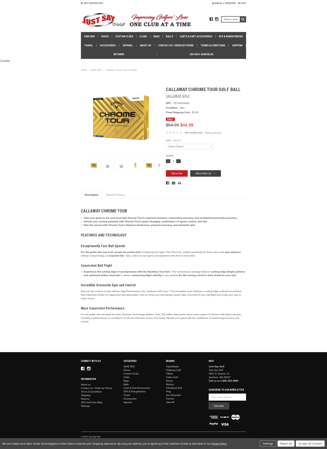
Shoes (105, 36)
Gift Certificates (93, 3)
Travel (88, 45)
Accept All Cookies (310, 443)
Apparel (128, 45)
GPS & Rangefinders (231, 36)
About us (145, 45)
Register (230, 3)
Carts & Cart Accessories (196, 36)
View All (170, 402)
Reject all (286, 443)
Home (84, 70)
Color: (173, 140)
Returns (119, 54)
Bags (156, 36)
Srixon (169, 380)
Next (159, 165)
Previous (83, 165)
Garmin (170, 398)
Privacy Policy (219, 443)
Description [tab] (91, 194)
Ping (168, 391)
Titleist (169, 373)
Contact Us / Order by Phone (176, 45)
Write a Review (213, 132)
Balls (169, 36)
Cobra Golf (172, 377)
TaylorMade (172, 366)
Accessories (108, 45)
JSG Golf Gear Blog (201, 54)
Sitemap (85, 406)
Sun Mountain (173, 395)
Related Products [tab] (115, 194)
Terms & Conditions (213, 45)
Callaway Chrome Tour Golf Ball (121, 70)
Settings (268, 443)
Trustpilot (5, 60)
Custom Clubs (124, 36)
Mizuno (170, 384)
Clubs (143, 36)
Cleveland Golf (174, 388)
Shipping (237, 45)
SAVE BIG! (89, 36)
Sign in (218, 3)
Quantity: (170, 155)
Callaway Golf (173, 370)
